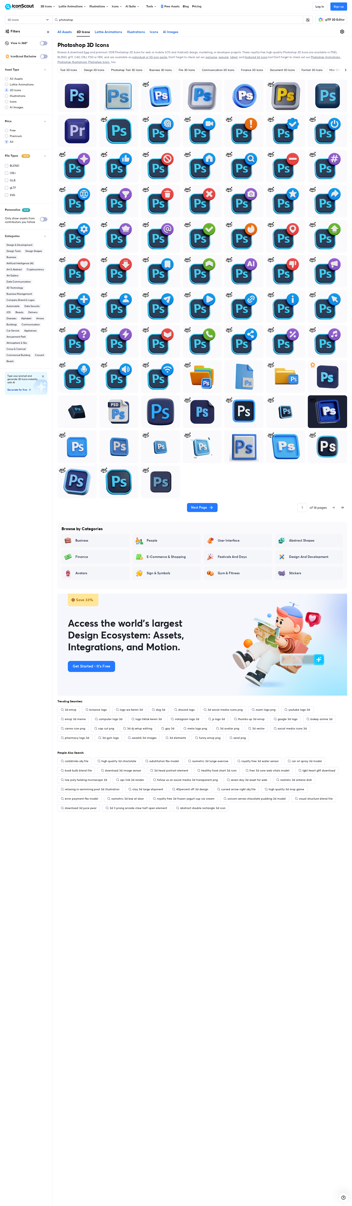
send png (239, 738)
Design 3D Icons (94, 70)
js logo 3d (218, 719)
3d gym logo (110, 738)
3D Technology (15, 287)
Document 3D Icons (282, 70)
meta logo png (197, 728)
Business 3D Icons (160, 70)
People (152, 540)
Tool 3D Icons (68, 70)
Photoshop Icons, (99, 62)
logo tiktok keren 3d (148, 719)
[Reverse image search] (308, 20)
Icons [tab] (154, 32)
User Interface (229, 540)
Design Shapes (33, 251)
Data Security (32, 306)
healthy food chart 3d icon (218, 770)
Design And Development (308, 557)
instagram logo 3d (187, 719)
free (86, 52)
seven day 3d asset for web (249, 780)
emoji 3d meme (75, 719)
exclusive (211, 57)
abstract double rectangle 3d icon (203, 808)
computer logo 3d (110, 719)
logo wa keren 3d (131, 710)
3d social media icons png (225, 710)
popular (224, 57)
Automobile (13, 306)
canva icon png (75, 728)
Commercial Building (18, 355)
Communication (31, 324)
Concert (39, 355)
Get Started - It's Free (91, 666)
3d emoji (70, 710)
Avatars (81, 573)
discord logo (186, 710)
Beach (10, 361)
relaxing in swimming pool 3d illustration (92, 789)
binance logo (98, 710)
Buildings (12, 324)
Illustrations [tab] (136, 32)
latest (234, 57)
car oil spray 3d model (307, 761)
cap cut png (106, 728)
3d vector (258, 728)
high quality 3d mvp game (286, 789)
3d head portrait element (171, 770)
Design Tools (14, 251)
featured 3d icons (256, 57)
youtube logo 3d (299, 710)
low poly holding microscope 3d (86, 780)
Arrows (40, 318)
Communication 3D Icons (218, 70)
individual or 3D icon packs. (150, 57)
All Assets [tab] (64, 32)
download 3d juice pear (81, 808)
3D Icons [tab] (83, 32)
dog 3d (160, 710)
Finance (81, 557)
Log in (320, 6)
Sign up (339, 6)
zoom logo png (265, 710)
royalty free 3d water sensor (260, 761)
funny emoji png (209, 738)
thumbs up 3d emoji (251, 719)
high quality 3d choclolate (118, 761)
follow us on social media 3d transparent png (187, 780)
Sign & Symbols (158, 573)
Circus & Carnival (16, 348)
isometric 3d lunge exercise (210, 761)
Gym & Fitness (229, 573)
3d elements (177, 738)
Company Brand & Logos (20, 300)
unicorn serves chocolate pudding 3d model (257, 798)
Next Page (199, 507)
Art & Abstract (14, 269)
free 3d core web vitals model (269, 770)
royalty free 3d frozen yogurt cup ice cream (185, 798)
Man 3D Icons (338, 70)
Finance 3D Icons (252, 70)
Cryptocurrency (35, 269)
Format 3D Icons (311, 70)
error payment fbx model (81, 798)
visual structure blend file (316, 798)
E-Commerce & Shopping (166, 557)
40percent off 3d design (192, 789)
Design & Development (19, 244)
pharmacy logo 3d (77, 738)
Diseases (11, 318)
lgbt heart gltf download (318, 770)
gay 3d (169, 728)
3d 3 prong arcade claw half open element (138, 808)
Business (11, 257)
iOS (9, 312)
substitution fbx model (164, 761)
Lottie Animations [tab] (108, 32)
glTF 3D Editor (334, 19)
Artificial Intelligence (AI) (20, 263)
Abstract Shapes (301, 540)
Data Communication (19, 281)
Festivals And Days (232, 557)
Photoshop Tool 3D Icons (126, 70)
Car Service (13, 330)
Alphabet (26, 318)
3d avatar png (229, 728)
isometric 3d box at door (127, 798)
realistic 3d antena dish (296, 780)
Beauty (19, 312)
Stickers (295, 573)
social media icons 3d (292, 728)
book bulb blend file (78, 770)
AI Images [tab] (170, 32)
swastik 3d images (144, 738)
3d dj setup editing (139, 728)
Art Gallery (12, 275)
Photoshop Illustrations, (72, 62)
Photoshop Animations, (326, 57)
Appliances (30, 330)
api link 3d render (132, 780)
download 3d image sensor (123, 770)
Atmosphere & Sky (17, 342)
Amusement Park (16, 336)
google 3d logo (287, 719)
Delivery (32, 312)
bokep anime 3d (321, 719)
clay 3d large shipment (147, 789)
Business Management (19, 293)
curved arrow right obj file (238, 789)
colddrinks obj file (76, 761)
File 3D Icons (187, 70)
